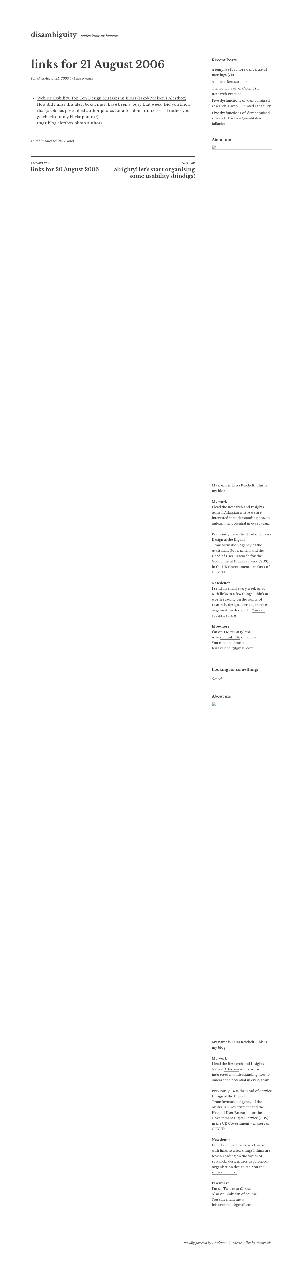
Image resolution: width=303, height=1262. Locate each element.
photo (80, 123)
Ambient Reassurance (229, 82)
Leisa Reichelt (83, 78)
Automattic (263, 1243)
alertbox (65, 123)
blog (52, 123)
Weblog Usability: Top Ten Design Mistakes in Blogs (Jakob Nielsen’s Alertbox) (111, 98)
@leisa (245, 632)
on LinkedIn (230, 637)
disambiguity (54, 35)
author (93, 123)
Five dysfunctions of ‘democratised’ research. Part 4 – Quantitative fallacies (241, 118)
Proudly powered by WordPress (205, 1243)
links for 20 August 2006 (65, 167)
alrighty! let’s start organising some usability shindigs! (154, 170)
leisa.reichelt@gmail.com (233, 648)
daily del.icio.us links (59, 141)
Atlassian (231, 513)
